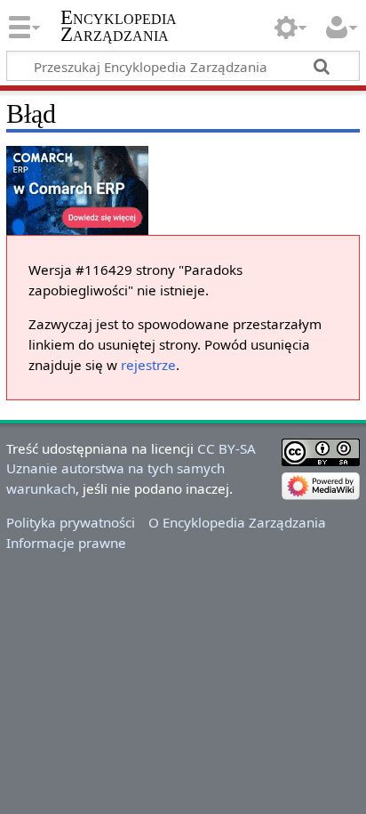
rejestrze (148, 365)
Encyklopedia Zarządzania (118, 26)
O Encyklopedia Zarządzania (237, 522)
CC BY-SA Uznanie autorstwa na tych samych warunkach (131, 468)
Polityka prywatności (70, 522)
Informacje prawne (66, 543)
